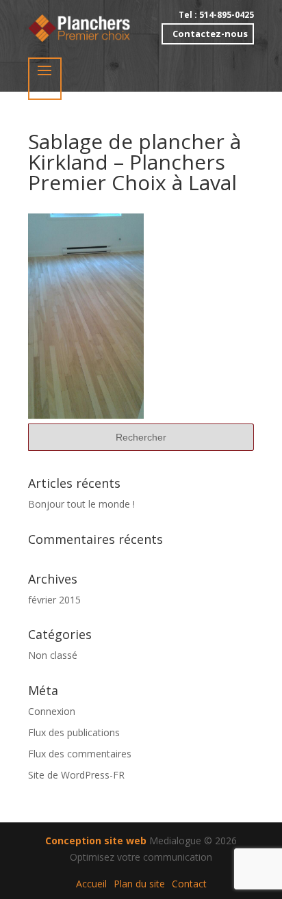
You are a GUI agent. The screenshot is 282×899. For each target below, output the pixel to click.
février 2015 (54, 599)
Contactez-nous (210, 33)
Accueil (91, 883)
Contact (189, 883)
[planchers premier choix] (79, 27)
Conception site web (95, 840)
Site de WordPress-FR (76, 774)
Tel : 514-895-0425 (216, 15)
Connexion (51, 711)
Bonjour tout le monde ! (81, 503)
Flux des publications (74, 732)
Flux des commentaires (79, 753)
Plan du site (139, 883)
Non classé (52, 655)
